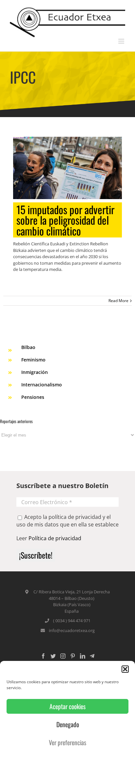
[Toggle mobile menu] (121, 41)
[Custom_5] (92, 656)
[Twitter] (53, 656)
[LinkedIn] (82, 656)
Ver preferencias (67, 742)
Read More (118, 300)
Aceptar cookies (67, 706)
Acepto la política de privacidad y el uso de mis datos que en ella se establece (67, 520)
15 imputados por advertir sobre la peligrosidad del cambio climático (65, 220)
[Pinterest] (72, 656)
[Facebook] (43, 656)
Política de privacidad (55, 538)
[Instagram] (63, 656)
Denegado (67, 724)
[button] (125, 669)
